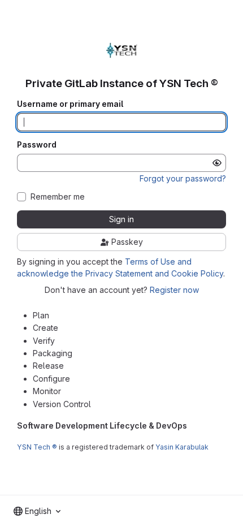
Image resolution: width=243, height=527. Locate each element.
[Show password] (217, 163)
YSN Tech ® (37, 447)
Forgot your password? (183, 178)
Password (37, 144)
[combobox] (37, 511)
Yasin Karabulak (182, 447)
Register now (174, 290)
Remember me (58, 196)
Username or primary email (70, 104)
